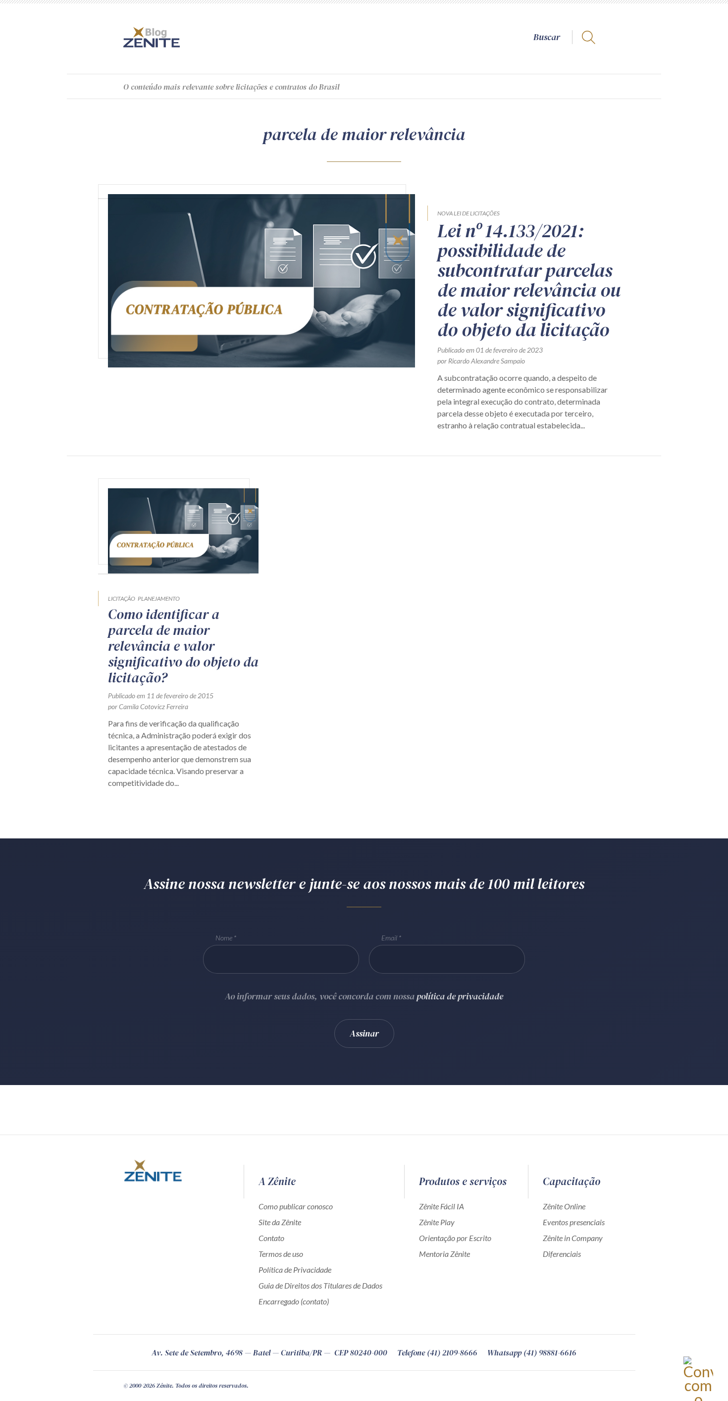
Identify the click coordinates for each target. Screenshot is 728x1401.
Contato (271, 1238)
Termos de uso (281, 1253)
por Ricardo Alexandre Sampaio (481, 361)
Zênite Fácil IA (441, 1206)
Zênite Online (564, 1206)
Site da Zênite (280, 1222)
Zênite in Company (573, 1238)
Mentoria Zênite (444, 1253)
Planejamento (159, 598)
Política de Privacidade (295, 1269)
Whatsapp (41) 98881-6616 (531, 1352)
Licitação (121, 598)
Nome (223, 938)
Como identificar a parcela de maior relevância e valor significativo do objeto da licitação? (183, 645)
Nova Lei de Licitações (468, 213)
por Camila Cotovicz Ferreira (148, 706)
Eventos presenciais (574, 1222)
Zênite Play (437, 1222)
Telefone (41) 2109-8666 (437, 1352)
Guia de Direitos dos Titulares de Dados (320, 1285)
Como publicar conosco (296, 1206)
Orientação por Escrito (455, 1238)
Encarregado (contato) (294, 1301)
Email (389, 938)
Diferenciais (562, 1253)
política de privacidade (459, 996)
